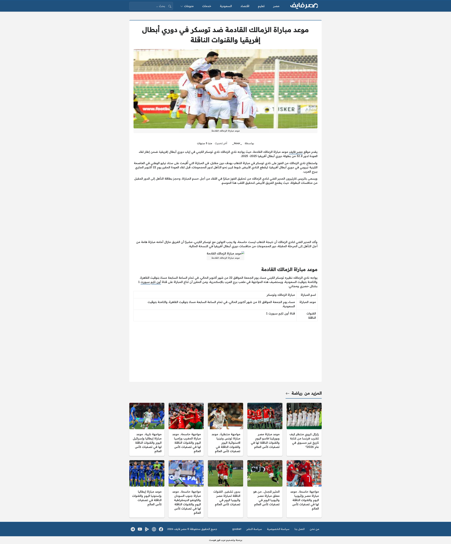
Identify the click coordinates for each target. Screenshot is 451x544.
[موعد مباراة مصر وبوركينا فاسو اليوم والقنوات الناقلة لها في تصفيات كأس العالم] (264, 429)
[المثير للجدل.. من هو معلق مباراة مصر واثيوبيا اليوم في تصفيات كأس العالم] (264, 489)
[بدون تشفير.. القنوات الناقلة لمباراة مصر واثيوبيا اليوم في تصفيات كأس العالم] (225, 489)
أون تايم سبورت (151, 282)
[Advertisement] (225, 212)
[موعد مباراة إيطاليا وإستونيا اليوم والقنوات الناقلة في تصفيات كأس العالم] (146, 489)
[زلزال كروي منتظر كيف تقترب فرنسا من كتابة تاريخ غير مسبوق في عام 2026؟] (304, 429)
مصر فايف (296, 152)
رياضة (297, 393)
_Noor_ (237, 143)
